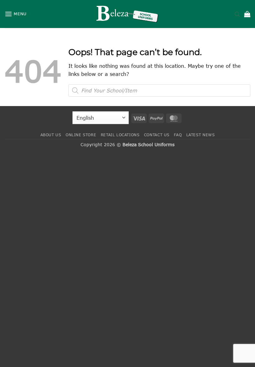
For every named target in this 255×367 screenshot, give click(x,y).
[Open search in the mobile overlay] (237, 14)
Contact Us (156, 134)
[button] (16, 13)
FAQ (178, 134)
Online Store (81, 134)
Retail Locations (120, 134)
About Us (50, 134)
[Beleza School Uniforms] (127, 14)
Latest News (200, 134)
